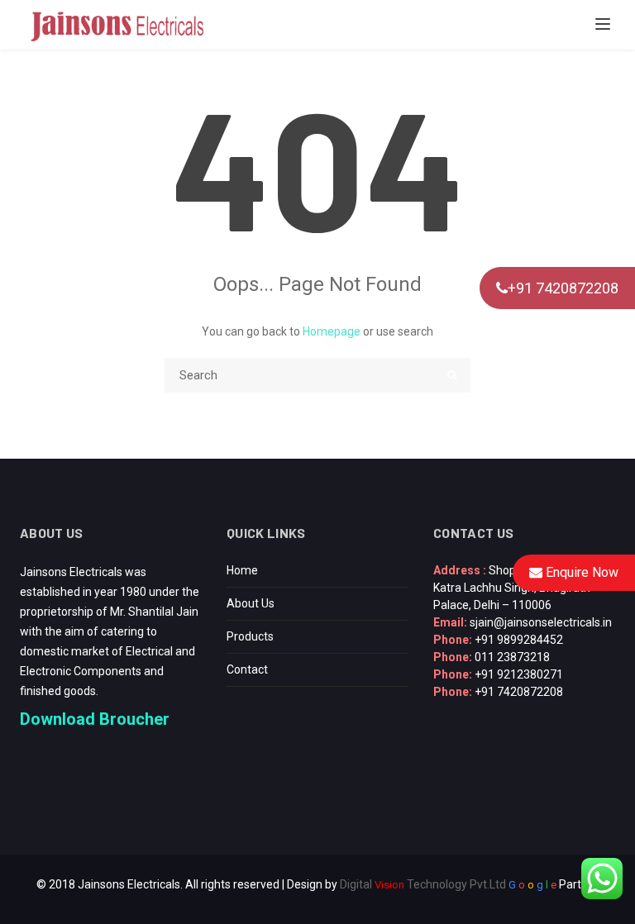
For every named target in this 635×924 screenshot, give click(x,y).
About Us (251, 603)
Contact (247, 669)
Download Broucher (94, 719)
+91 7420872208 (563, 288)
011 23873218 (512, 657)
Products (250, 636)
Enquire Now (580, 572)
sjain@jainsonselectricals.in (541, 622)
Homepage (331, 331)
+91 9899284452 (519, 639)
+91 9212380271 (519, 674)
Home (242, 570)
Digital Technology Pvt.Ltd (423, 884)
